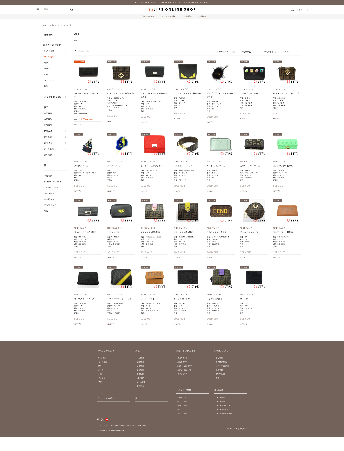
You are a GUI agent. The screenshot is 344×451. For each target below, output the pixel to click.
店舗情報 (203, 16)
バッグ (47, 68)
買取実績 (48, 154)
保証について (182, 374)
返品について (182, 413)
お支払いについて (184, 370)
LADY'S (78, 124)
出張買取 (48, 125)
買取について (182, 405)
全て (71, 25)
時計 (46, 62)
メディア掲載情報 (222, 366)
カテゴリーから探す (145, 16)
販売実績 (48, 175)
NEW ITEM (49, 50)
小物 (52, 25)
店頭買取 (48, 119)
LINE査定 (48, 142)
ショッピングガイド (53, 181)
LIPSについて (221, 350)
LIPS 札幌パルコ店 (223, 405)
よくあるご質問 (51, 187)
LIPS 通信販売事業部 (224, 413)
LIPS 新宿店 (220, 401)
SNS (46, 211)
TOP (44, 25)
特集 (46, 86)
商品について (182, 362)
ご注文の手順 (182, 358)
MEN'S (210, 122)
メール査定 (49, 148)
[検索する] (71, 9)
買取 (46, 107)
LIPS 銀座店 (220, 397)
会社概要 (219, 358)
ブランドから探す (169, 16)
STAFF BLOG (50, 205)
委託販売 (48, 137)
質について (181, 409)
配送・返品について (185, 366)
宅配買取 (48, 113)
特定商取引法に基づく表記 (125, 425)
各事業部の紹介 (222, 362)
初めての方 (181, 397)
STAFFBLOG (220, 374)
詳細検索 (188, 16)
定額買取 (48, 131)
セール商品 (49, 56)
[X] (102, 420)
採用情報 (219, 370)
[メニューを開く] (37, 9)
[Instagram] (98, 420)
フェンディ (61, 25)
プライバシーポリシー (105, 425)
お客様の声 (49, 199)
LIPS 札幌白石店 (222, 409)
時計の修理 (49, 193)
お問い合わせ (142, 425)
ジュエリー (49, 80)
